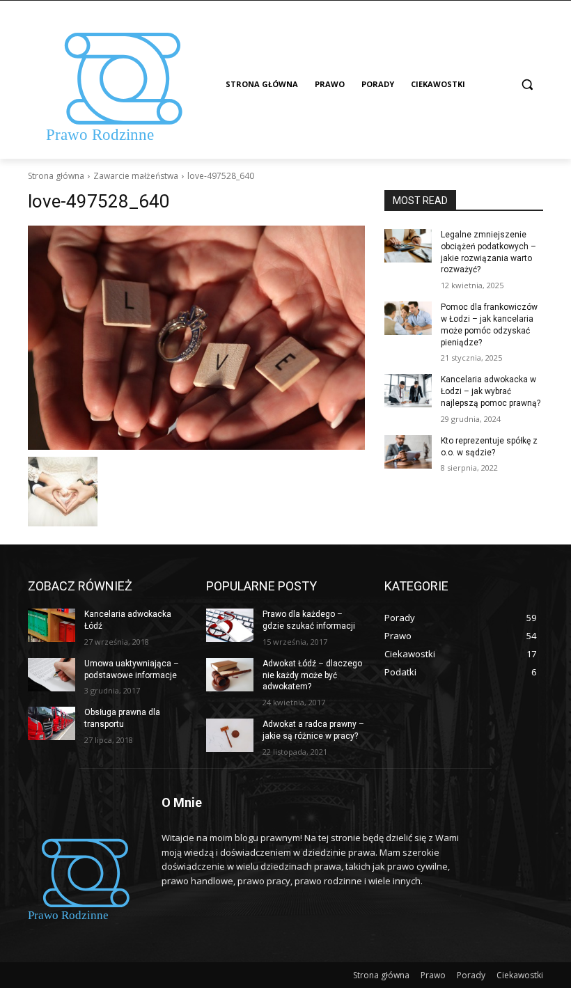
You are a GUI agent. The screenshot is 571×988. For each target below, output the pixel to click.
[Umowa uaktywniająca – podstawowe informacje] (51, 674)
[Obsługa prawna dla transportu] (51, 723)
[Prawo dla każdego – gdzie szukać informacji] (229, 625)
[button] (526, 84)
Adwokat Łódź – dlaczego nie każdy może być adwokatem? (312, 675)
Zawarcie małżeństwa (135, 176)
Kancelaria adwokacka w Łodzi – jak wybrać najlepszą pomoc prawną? (490, 391)
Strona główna (56, 176)
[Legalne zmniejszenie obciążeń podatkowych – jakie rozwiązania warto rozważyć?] (408, 245)
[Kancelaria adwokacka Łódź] (51, 625)
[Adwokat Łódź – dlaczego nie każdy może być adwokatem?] (229, 674)
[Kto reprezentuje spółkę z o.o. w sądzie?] (408, 452)
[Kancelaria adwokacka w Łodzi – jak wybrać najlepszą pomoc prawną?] (408, 390)
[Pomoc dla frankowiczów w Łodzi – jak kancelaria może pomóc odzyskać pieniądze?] (408, 318)
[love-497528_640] (196, 338)
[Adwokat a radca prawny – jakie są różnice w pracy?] (229, 735)
